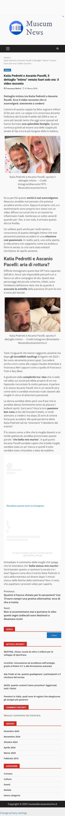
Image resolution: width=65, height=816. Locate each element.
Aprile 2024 (9, 747)
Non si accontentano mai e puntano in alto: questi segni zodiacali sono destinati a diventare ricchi (30, 613)
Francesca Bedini (13, 88)
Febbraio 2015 (11, 758)
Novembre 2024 (12, 736)
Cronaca (8, 773)
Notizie (7, 70)
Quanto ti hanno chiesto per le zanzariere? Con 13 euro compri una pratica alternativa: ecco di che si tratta (32, 597)
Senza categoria (12, 795)
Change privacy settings (13, 813)
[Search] (57, 49)
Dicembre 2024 (11, 731)
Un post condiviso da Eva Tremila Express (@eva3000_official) (32, 554)
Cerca (9, 629)
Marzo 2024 (10, 752)
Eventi (7, 784)
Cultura (7, 779)
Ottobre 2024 (11, 742)
